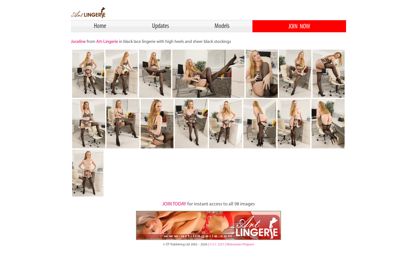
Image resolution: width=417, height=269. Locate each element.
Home (100, 26)
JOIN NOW (299, 26)
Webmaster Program (240, 244)
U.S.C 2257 (216, 244)
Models (222, 26)
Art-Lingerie (107, 42)
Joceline (79, 42)
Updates (160, 26)
